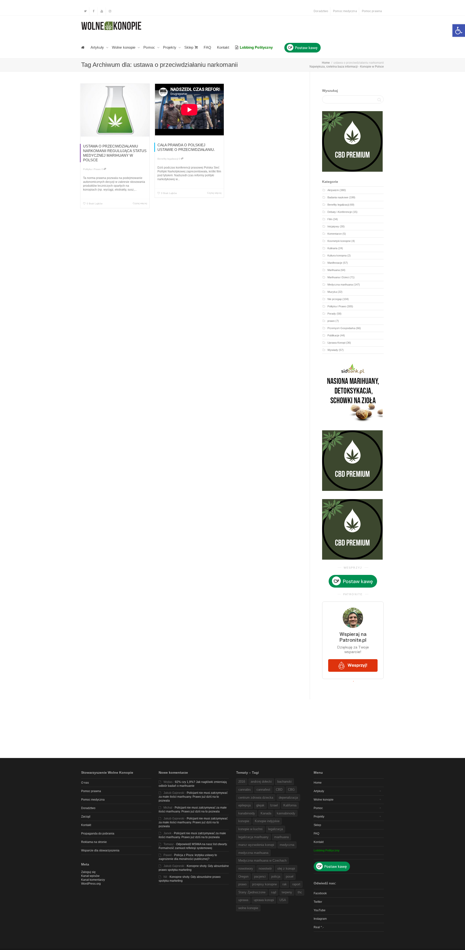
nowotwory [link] (245, 868)
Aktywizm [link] (333, 190)
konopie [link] (243, 821)
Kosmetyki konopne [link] (339, 240)
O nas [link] (85, 782)
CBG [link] (291, 789)
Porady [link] (331, 313)
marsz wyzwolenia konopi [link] (256, 845)
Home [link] (318, 782)
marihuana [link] (281, 837)
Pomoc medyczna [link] (345, 11)
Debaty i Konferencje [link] (339, 211)
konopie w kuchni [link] (250, 829)
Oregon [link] (243, 876)
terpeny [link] (287, 892)
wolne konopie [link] (248, 908)
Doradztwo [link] (321, 11)
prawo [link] (331, 320)
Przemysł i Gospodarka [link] (341, 328)
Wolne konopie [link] (124, 47)
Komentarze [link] (334, 233)
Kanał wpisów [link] (90, 876)
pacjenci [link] (260, 876)
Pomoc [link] (149, 47)
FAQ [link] (207, 47)
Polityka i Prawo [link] (92, 169)
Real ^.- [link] (319, 927)
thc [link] (300, 892)
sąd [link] (273, 892)
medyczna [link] (287, 845)
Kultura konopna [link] (337, 255)
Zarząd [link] (85, 816)
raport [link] (296, 884)
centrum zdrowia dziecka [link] (255, 797)
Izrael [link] (274, 805)
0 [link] (102, 169)
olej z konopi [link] (286, 868)
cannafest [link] (263, 789)
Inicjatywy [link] (333, 226)
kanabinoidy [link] (246, 813)
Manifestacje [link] (334, 262)
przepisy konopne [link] (264, 884)
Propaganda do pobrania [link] (97, 833)
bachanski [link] (284, 781)
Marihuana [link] (333, 270)
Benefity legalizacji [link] (167, 158)
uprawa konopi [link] (264, 900)
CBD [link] (279, 789)
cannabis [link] (244, 789)
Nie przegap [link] (334, 299)
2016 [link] (241, 781)
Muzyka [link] (332, 291)
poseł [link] (289, 876)
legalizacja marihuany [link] (253, 837)
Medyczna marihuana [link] (340, 284)
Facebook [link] (320, 893)
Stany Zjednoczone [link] (251, 892)
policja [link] (275, 876)
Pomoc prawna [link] (372, 11)
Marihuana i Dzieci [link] (338, 277)
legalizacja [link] (275, 829)
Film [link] (329, 219)
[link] (458, 30)
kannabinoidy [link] (286, 813)
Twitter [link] (318, 902)
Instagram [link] (320, 918)
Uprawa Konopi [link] (336, 342)
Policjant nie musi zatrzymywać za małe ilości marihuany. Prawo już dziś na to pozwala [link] (193, 796)
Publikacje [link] (333, 335)
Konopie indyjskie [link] (267, 821)
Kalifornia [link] (289, 805)
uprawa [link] (243, 900)
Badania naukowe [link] (337, 197)
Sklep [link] (189, 47)
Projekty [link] (170, 47)
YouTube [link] (320, 910)
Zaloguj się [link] (88, 872)
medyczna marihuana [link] (253, 853)
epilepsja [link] (244, 805)
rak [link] (284, 884)
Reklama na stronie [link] (94, 842)
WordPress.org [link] (91, 883)
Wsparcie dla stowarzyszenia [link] (100, 850)
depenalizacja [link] (288, 797)
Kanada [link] (266, 813)
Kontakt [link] (223, 47)
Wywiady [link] (332, 349)
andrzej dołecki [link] (261, 781)
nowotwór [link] (265, 868)
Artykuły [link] (98, 47)
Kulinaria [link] (332, 248)
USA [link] (282, 900)
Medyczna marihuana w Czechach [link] (262, 860)
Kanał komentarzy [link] (93, 879)
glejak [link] (260, 805)
